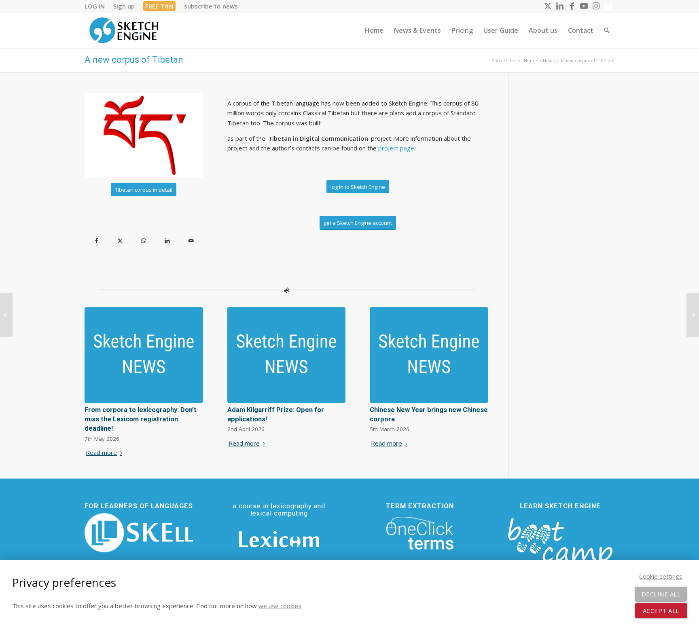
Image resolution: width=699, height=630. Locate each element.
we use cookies (279, 606)
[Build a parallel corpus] (692, 315)
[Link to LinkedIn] (560, 6)
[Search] (606, 30)
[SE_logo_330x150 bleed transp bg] (124, 30)
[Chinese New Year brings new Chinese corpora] (429, 355)
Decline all (661, 594)
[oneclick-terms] (419, 533)
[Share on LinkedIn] (168, 241)
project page (396, 148)
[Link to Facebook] (572, 6)
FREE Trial (159, 6)
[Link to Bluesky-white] (608, 6)
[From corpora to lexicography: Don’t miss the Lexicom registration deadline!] (144, 355)
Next (476, 364)
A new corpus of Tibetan (134, 60)
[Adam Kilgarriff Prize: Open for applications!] (286, 355)
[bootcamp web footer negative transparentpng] (560, 546)
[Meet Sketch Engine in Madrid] (6, 315)
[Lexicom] (279, 539)
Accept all (661, 611)
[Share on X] (120, 241)
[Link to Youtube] (584, 6)
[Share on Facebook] (96, 241)
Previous (97, 364)
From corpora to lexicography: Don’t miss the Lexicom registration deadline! (141, 419)
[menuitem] (97, 6)
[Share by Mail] (191, 241)
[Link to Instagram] (596, 6)
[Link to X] (547, 6)
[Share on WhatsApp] (144, 241)
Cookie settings (660, 576)
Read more (101, 452)
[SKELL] (139, 533)
